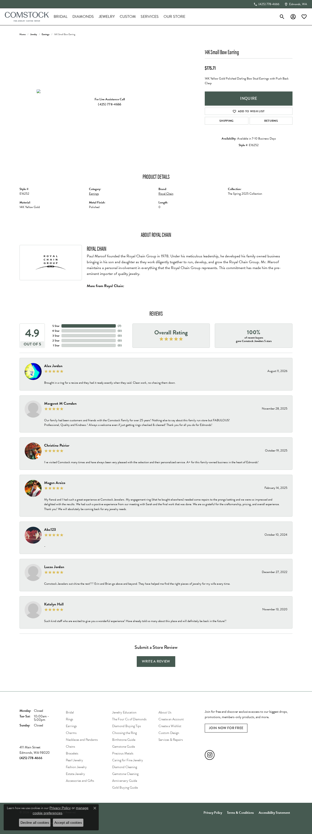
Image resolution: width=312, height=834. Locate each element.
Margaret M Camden (60, 403)
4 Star (55, 331)
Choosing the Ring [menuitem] (124, 732)
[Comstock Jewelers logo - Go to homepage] (26, 16)
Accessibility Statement (274, 812)
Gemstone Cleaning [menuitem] (125, 773)
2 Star (55, 340)
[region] (110, 91)
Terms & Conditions (240, 812)
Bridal (61, 17)
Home (23, 34)
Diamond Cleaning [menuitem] (124, 767)
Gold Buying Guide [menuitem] (125, 787)
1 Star (56, 345)
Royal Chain (165, 193)
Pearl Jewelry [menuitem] (74, 760)
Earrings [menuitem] (71, 726)
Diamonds (83, 17)
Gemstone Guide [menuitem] (123, 746)
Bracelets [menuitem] (72, 753)
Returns (271, 121)
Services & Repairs (170, 739)
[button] (282, 16)
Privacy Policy (213, 812)
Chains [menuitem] (70, 746)
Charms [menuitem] (71, 732)
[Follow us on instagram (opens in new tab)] (209, 755)
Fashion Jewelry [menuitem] (76, 767)
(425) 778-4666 (109, 104)
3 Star (55, 335)
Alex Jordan (53, 366)
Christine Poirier (56, 445)
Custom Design (168, 732)
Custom (128, 17)
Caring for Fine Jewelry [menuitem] (127, 760)
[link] (266, 4)
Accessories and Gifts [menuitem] (80, 780)
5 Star (55, 326)
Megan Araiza (54, 483)
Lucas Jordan (54, 567)
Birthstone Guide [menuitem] (123, 739)
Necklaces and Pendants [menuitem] (82, 739)
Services (150, 17)
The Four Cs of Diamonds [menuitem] (129, 719)
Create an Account (171, 719)
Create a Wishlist (169, 726)
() (119, 326)
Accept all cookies (68, 822)
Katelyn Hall (54, 604)
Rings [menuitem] (69, 719)
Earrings (45, 34)
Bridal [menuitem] (70, 712)
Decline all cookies (34, 822)
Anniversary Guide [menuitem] (124, 780)
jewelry (33, 34)
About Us (164, 712)
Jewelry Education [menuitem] (124, 712)
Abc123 (50, 530)
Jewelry (107, 17)
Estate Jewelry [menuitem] (75, 773)
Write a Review (156, 661)
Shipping (226, 121)
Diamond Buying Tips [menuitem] (126, 726)
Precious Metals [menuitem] (122, 753)
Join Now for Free (226, 727)
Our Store (174, 17)
